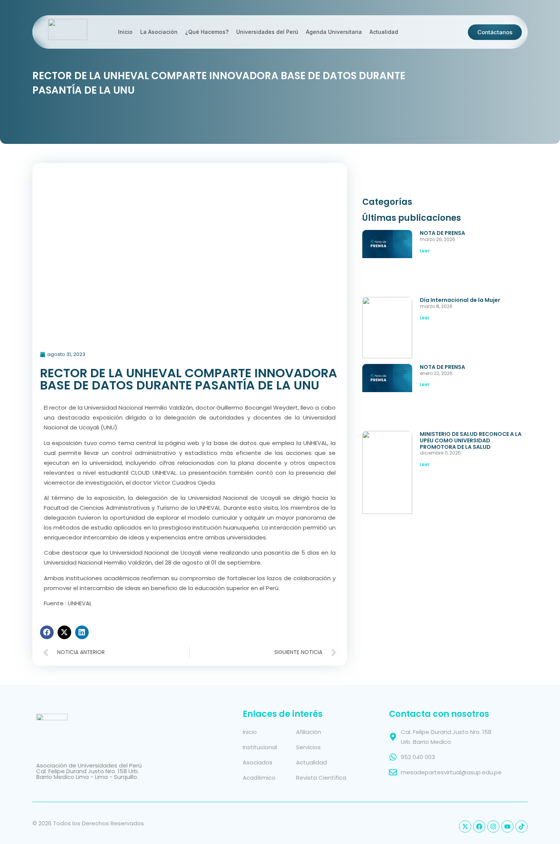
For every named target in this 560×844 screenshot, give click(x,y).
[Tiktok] (521, 826)
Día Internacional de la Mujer (460, 300)
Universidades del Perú (267, 32)
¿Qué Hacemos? (207, 32)
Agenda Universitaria (334, 32)
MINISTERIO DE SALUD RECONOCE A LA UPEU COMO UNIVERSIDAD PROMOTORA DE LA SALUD (471, 440)
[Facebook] (479, 826)
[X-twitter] (465, 826)
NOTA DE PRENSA (442, 233)
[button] (47, 632)
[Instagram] (493, 826)
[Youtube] (507, 826)
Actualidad (384, 32)
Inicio (125, 32)
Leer (424, 250)
